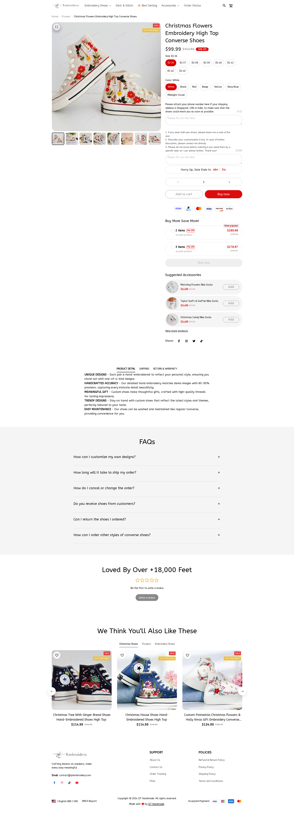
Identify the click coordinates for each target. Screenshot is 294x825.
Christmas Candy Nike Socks (196, 317)
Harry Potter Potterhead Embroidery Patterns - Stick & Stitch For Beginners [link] (39, 814)
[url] (156, 804)
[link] (13, 812)
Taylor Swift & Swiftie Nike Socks (199, 301)
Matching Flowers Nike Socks (197, 284)
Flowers (66, 16)
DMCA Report (89, 801)
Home (55, 16)
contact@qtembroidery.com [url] (75, 775)
